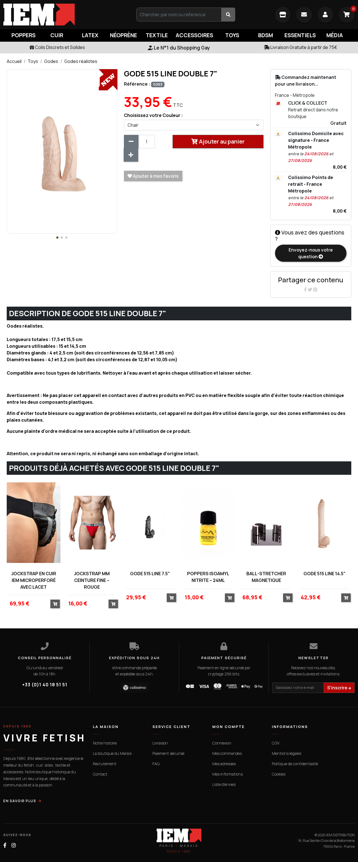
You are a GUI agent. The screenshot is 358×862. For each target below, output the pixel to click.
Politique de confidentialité (295, 763)
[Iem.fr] (59, 14)
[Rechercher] (228, 15)
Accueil (14, 61)
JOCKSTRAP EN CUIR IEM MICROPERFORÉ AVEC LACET (33, 580)
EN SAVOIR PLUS (19, 800)
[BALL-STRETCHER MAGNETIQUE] (266, 522)
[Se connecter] (325, 15)
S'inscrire (337, 688)
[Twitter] (310, 289)
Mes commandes (227, 753)
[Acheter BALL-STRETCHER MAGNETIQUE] (288, 597)
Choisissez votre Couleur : (153, 115)
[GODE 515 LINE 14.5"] (324, 522)
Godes (51, 61)
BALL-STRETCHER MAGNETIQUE (266, 576)
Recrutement (104, 763)
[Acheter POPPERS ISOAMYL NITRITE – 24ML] (229, 597)
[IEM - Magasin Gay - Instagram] (13, 845)
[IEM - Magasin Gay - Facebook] (4, 845)
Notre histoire (105, 743)
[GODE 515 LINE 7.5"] (150, 522)
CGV (275, 743)
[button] (57, 237)
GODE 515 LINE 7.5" (150, 573)
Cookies (278, 774)
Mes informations (227, 774)
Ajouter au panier (221, 141)
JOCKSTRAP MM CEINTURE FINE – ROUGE (92, 580)
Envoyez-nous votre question (311, 253)
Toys (33, 61)
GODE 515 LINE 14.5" (324, 573)
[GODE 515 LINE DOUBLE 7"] (62, 151)
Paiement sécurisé (168, 753)
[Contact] (304, 15)
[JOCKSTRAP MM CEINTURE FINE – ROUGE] (92, 522)
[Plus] (131, 155)
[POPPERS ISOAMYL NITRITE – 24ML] (208, 522)
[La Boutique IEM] (283, 15)
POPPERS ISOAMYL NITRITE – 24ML (208, 576)
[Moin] (131, 141)
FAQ (155, 763)
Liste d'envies (223, 784)
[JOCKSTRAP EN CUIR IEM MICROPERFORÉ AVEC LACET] (33, 522)
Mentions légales (286, 753)
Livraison (160, 743)
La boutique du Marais (112, 753)
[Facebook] (306, 289)
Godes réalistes (80, 61)
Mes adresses (224, 763)
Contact (100, 774)
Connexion (221, 743)
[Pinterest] (315, 289)
